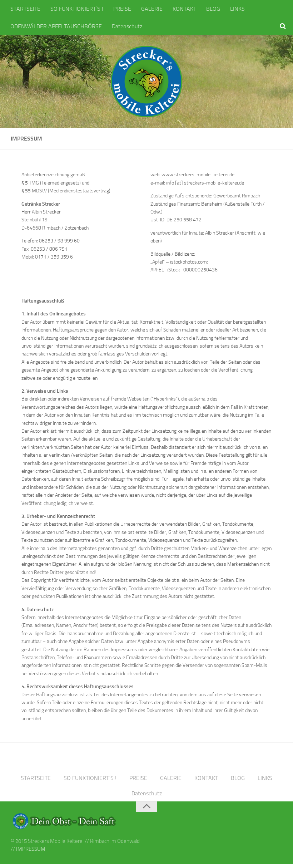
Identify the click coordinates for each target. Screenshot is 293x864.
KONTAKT (184, 8)
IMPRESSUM (30, 849)
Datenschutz (127, 26)
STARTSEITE (25, 8)
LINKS (237, 8)
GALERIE (152, 8)
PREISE (122, 8)
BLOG (213, 8)
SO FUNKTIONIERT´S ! (76, 8)
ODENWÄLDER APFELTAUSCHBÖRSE (56, 26)
